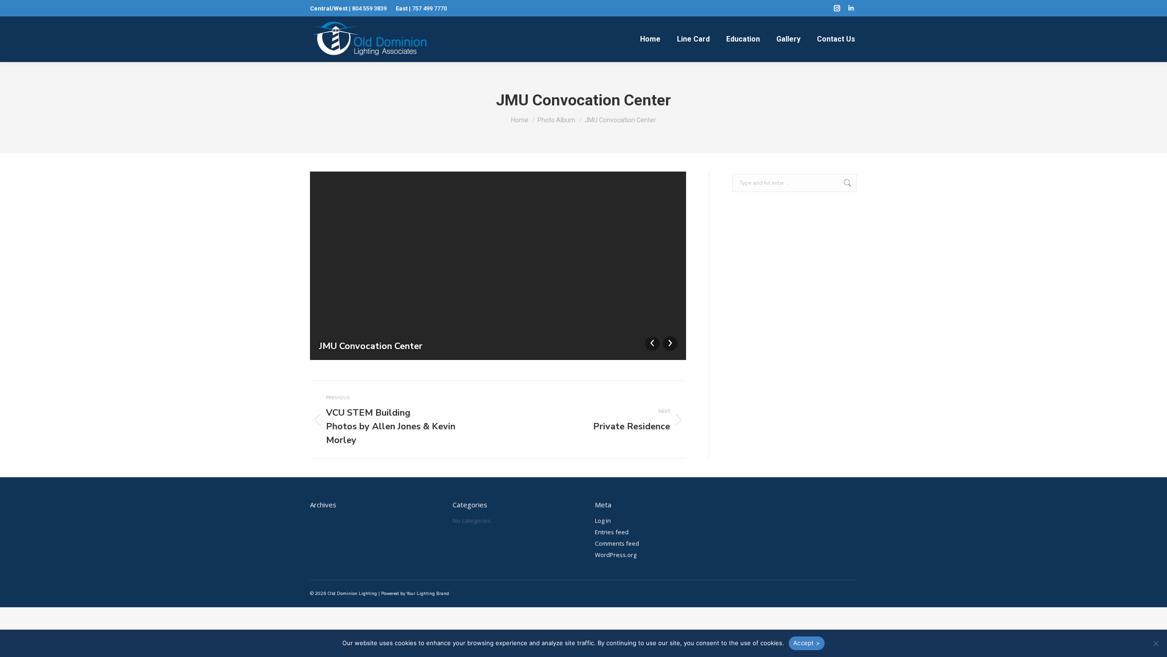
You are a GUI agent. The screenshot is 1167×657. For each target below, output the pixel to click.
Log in (603, 520)
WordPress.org (615, 555)
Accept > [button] (806, 643)
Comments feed (617, 543)
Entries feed (612, 532)
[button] (1155, 643)
